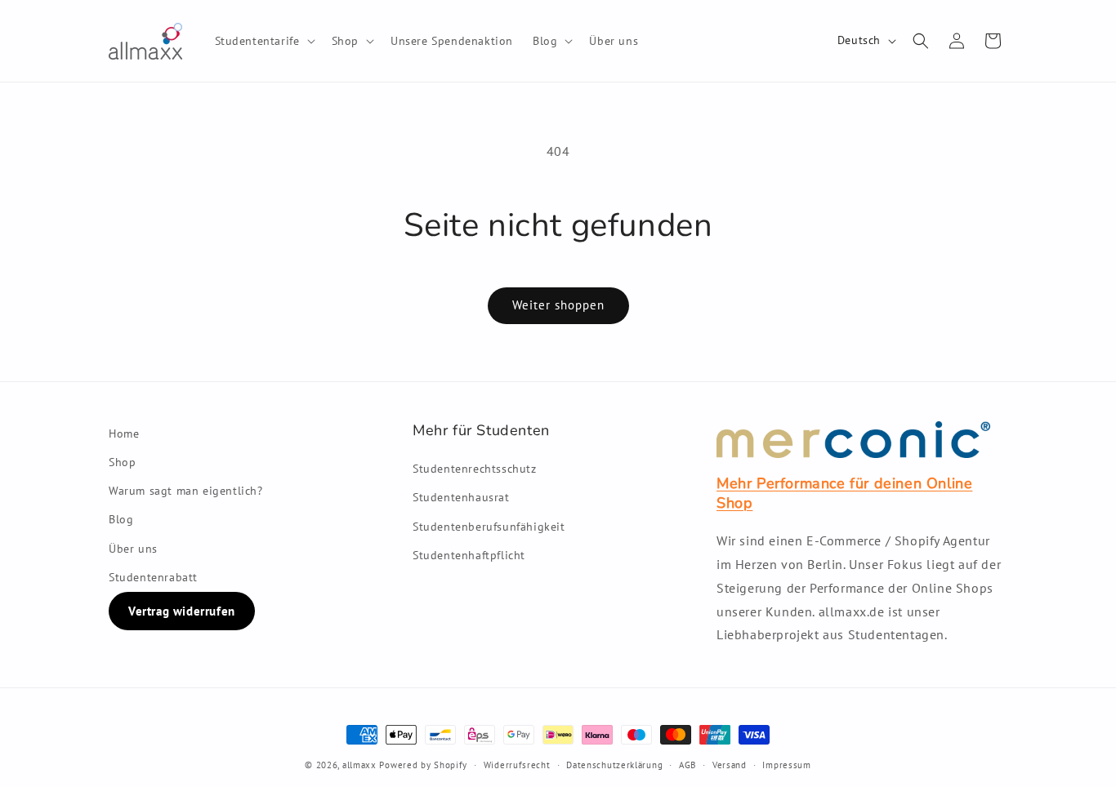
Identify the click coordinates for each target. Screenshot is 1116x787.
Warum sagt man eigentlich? (186, 490)
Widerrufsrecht (517, 765)
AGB (687, 765)
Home (124, 433)
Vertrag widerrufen (181, 611)
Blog (121, 519)
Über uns (133, 548)
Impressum (786, 765)
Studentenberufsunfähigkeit (489, 526)
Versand (729, 765)
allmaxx (359, 765)
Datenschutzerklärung (614, 765)
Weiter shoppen (558, 305)
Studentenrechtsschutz (475, 468)
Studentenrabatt (153, 577)
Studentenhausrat (461, 497)
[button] (263, 41)
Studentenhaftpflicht (469, 555)
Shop (122, 462)
